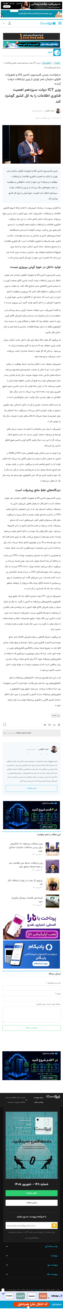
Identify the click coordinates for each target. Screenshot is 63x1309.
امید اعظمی (49, 110)
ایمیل (59, 993)
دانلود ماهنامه (31, 1193)
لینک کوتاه (11, 733)
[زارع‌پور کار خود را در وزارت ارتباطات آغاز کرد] (52, 890)
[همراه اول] (31, 1304)
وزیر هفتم (55, 715)
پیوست (57, 63)
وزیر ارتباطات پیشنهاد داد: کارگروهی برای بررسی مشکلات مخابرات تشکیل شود (25, 847)
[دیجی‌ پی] (31, 5)
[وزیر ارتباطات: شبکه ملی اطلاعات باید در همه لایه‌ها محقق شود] (52, 872)
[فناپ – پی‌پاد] (31, 954)
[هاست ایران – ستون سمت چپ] (31, 815)
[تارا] (31, 925)
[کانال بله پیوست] (31, 14)
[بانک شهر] (31, 36)
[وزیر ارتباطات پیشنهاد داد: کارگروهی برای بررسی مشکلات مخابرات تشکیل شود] (52, 855)
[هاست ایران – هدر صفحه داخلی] (31, 44)
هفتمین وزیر (46, 63)
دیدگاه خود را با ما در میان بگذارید (48, 1004)
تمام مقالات (31, 788)
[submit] (54, 1225)
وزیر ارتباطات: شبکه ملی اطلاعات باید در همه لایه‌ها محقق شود (25, 865)
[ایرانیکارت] (31, 1296)
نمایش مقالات (31, 1202)
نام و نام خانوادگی (54, 983)
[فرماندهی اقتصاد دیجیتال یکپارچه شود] (52, 907)
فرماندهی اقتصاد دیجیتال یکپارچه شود (27, 899)
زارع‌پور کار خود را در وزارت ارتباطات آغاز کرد (25, 882)
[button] (60, 23)
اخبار (50, 52)
